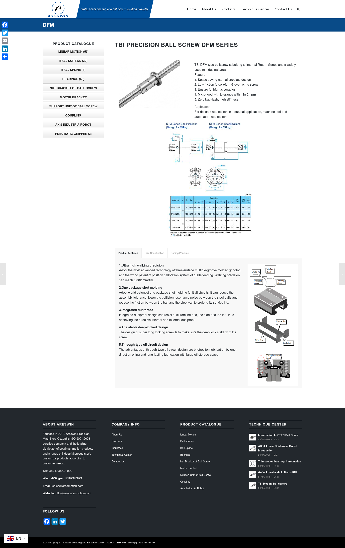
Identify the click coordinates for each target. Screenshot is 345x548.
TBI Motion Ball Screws (272, 483)
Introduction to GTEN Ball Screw (278, 435)
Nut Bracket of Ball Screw (73, 88)
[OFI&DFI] (3, 274)
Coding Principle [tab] (180, 253)
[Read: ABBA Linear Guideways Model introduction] (252, 448)
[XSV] (342, 274)
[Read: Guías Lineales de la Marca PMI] (252, 474)
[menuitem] (191, 9)
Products (117, 441)
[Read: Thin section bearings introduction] (252, 463)
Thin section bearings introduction (279, 461)
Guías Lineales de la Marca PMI (277, 472)
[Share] (5, 57)
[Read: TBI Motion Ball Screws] (252, 485)
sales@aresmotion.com (67, 486)
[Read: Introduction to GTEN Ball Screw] (252, 437)
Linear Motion (73, 51)
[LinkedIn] (5, 49)
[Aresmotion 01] (117, 9)
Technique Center (122, 454)
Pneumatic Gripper (73, 133)
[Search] (298, 9)
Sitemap (132, 542)
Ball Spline (73, 69)
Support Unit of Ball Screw (73, 106)
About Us (117, 434)
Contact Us (118, 461)
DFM (48, 24)
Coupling (73, 115)
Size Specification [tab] (154, 253)
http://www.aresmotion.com (73, 493)
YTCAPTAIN (149, 542)
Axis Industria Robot (73, 124)
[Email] (5, 41)
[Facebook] (5, 25)
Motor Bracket (73, 97)
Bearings (73, 79)
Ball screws (73, 60)
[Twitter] (5, 33)
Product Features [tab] (128, 253)
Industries (117, 448)
